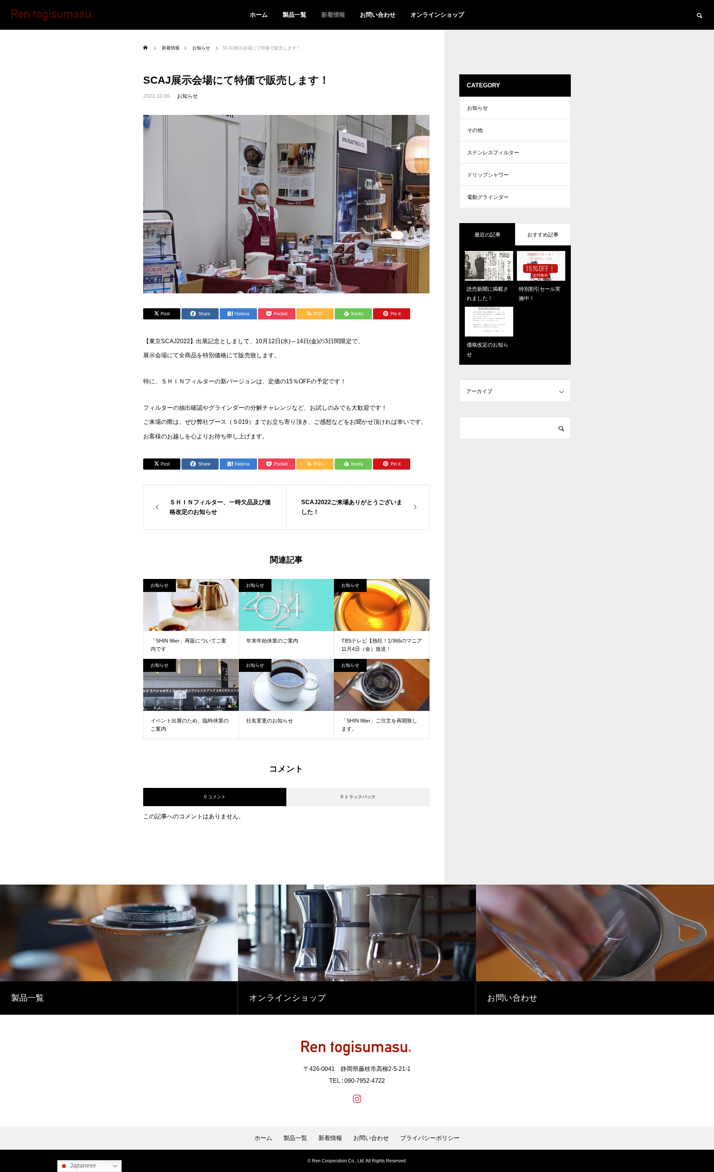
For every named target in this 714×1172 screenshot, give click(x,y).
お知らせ (187, 96)
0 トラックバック (358, 796)
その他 (475, 130)
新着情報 (333, 15)
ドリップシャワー (488, 175)
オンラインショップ (437, 15)
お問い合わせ (378, 15)
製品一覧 (294, 15)
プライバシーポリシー (430, 1138)
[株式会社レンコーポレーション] (52, 15)
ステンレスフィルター (493, 152)
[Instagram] (357, 1098)
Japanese (82, 1165)
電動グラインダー (488, 197)
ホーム (259, 15)
